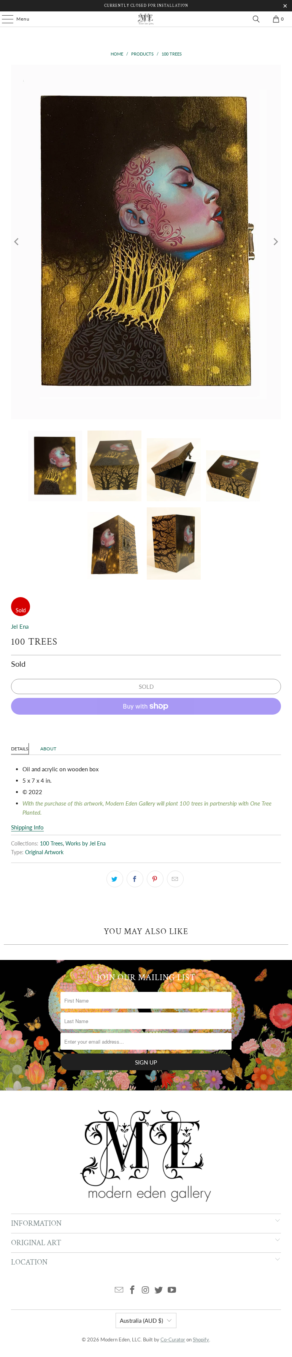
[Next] (275, 242)
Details (20, 749)
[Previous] (17, 242)
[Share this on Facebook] (135, 879)
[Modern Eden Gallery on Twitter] (159, 1290)
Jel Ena (20, 626)
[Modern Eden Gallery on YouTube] (172, 1290)
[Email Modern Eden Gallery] (119, 1290)
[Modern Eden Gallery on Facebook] (132, 1290)
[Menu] (4, 19)
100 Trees (51, 844)
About (48, 749)
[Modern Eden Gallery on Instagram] (145, 1290)
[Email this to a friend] (175, 879)
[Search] (256, 19)
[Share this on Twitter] (114, 879)
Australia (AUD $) (141, 1320)
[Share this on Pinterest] (155, 879)
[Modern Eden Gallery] (146, 19)
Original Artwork (44, 852)
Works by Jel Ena (85, 844)
